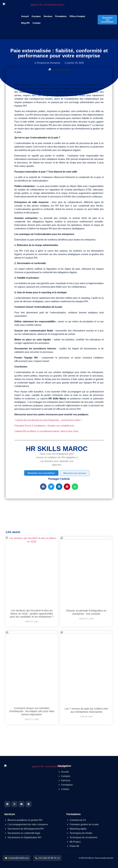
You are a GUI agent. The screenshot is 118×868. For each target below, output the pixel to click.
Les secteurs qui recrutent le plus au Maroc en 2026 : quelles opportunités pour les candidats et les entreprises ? (32, 613)
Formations (61, 16)
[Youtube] (21, 804)
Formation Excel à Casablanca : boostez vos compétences (44, 425)
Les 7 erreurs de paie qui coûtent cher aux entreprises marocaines (86, 710)
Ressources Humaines (48, 63)
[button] (43, 486)
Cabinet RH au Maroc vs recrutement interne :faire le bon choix (46, 431)
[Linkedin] (28, 804)
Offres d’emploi (77, 16)
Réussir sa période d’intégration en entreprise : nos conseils (86, 612)
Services (48, 16)
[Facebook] (7, 804)
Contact (36, 23)
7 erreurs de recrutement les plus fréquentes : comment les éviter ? (48, 420)
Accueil (25, 16)
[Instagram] (14, 804)
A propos (36, 16)
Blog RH (25, 23)
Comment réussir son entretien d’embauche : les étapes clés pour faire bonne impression (31, 711)
